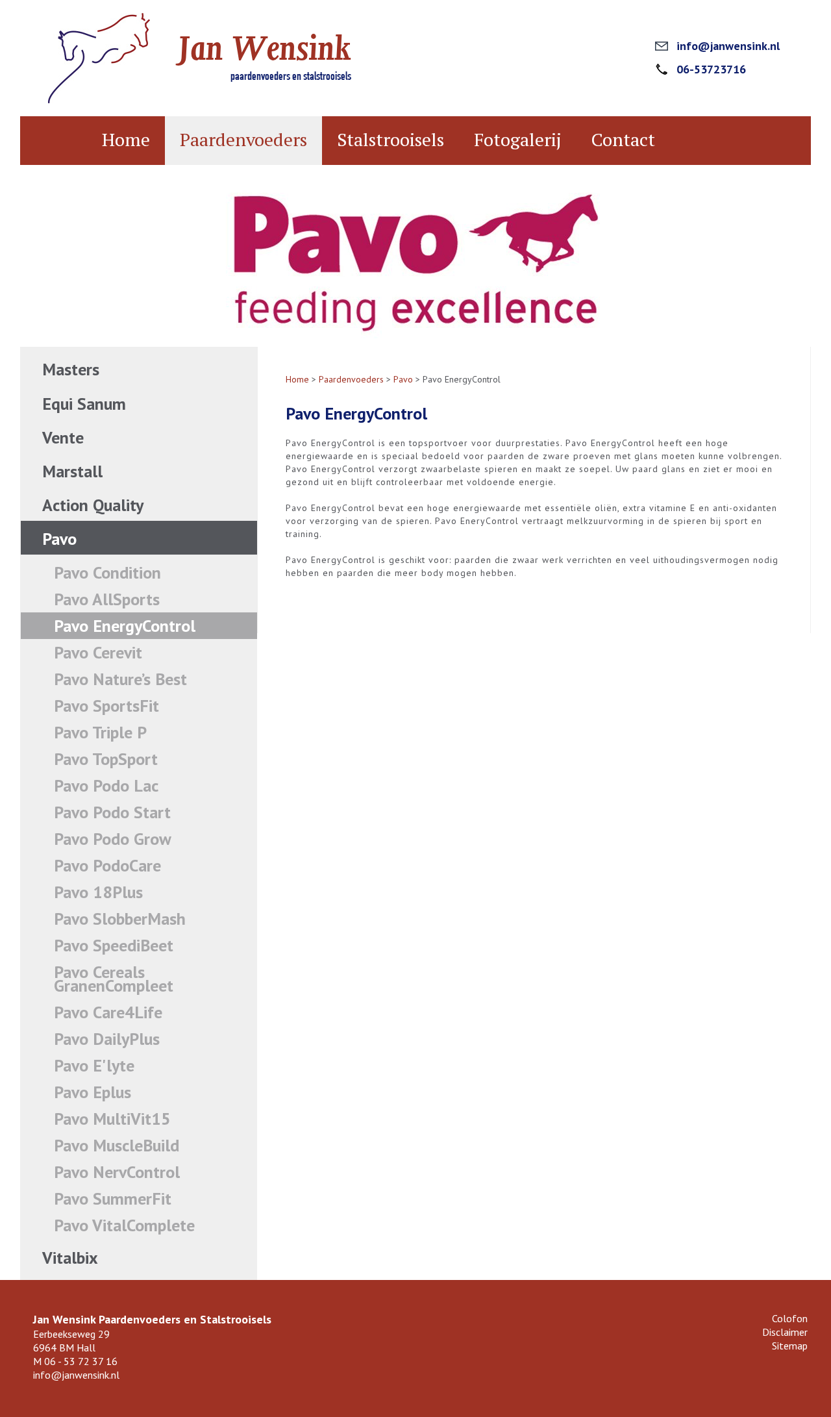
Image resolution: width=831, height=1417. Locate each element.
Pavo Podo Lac (106, 785)
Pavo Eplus (92, 1092)
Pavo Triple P (100, 732)
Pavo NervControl (117, 1172)
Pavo (59, 538)
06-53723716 (711, 69)
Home (126, 139)
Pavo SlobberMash (120, 918)
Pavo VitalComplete (124, 1225)
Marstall (72, 471)
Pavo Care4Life (108, 1012)
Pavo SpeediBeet (113, 945)
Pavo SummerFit (112, 1198)
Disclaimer (785, 1331)
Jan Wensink (264, 48)
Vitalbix (70, 1257)
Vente (63, 437)
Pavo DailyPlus (107, 1038)
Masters (70, 369)
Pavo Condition (107, 572)
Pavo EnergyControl (124, 625)
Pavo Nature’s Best (120, 679)
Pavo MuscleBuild (116, 1145)
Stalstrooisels (390, 139)
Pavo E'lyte (94, 1065)
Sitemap (790, 1345)
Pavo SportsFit (106, 705)
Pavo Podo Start (112, 812)
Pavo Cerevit (98, 652)
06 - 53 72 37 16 (81, 1361)
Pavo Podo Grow (112, 838)
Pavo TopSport (106, 759)
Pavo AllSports (107, 599)
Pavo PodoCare (107, 865)
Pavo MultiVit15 (112, 1118)
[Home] (99, 100)
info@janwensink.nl (728, 45)
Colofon (790, 1318)
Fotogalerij (518, 139)
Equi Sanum (84, 403)
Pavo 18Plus (98, 892)
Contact (623, 139)
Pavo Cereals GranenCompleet (113, 978)
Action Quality (92, 505)
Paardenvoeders (243, 139)
